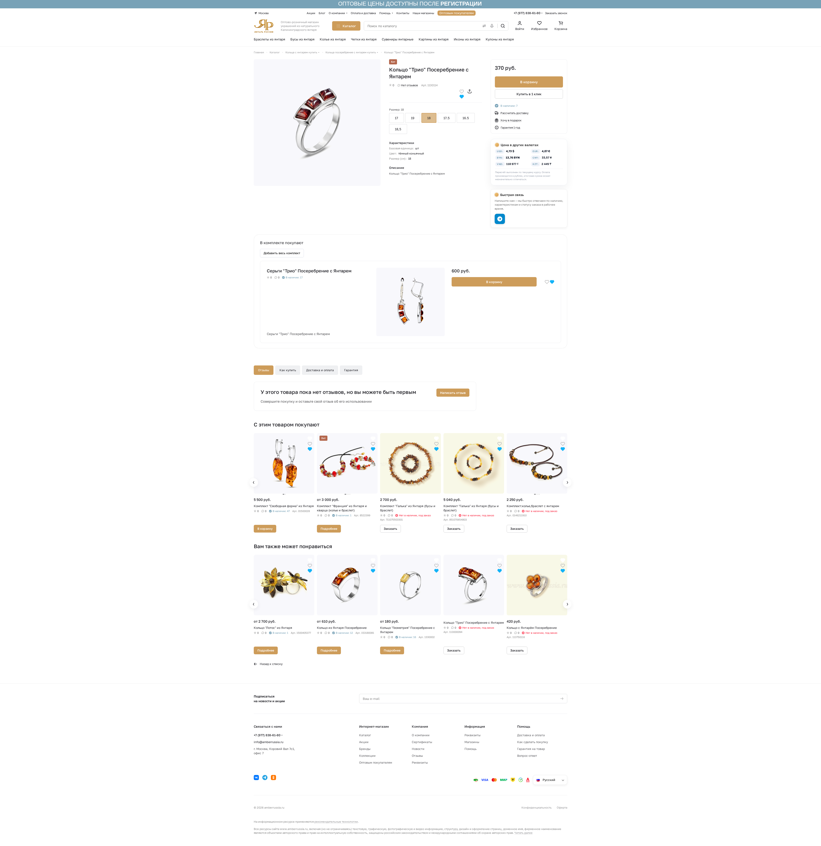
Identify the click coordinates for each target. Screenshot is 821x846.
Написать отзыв (453, 393)
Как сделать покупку (532, 742)
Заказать (390, 528)
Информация (474, 726)
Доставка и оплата (320, 370)
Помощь (470, 749)
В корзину (529, 82)
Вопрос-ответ (527, 755)
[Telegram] (264, 777)
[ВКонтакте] (256, 777)
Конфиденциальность (536, 807)
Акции (364, 742)
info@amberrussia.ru (268, 742)
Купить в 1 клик (529, 94)
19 (412, 118)
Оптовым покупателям (375, 762)
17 (396, 118)
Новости (418, 749)
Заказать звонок (556, 13)
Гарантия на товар (531, 749)
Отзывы (263, 370)
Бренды (364, 749)
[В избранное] (461, 91)
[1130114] (317, 122)
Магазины (471, 742)
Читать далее (523, 832)
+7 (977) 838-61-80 (527, 13)
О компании (421, 735)
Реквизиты (420, 762)
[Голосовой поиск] (492, 25)
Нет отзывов (409, 85)
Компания (420, 726)
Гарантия (351, 370)
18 (429, 118)
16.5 (466, 118)
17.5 (446, 118)
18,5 (398, 129)
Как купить (287, 370)
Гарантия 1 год (510, 127)
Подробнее (329, 528)
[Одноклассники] (273, 777)
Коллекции (367, 755)
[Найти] (502, 25)
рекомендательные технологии (336, 821)
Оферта (562, 807)
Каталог (365, 735)
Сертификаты (422, 742)
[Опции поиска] (483, 25)
